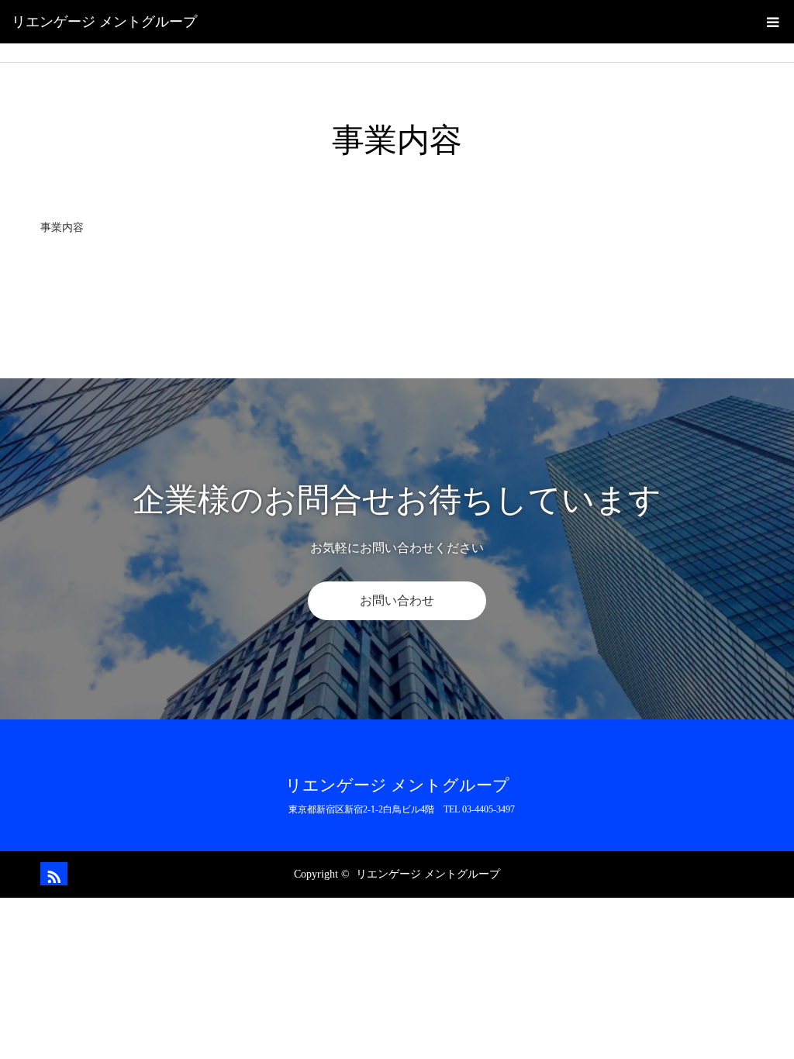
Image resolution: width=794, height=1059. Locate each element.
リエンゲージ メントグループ (104, 21)
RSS (52, 873)
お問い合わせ (397, 600)
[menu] (772, 21)
